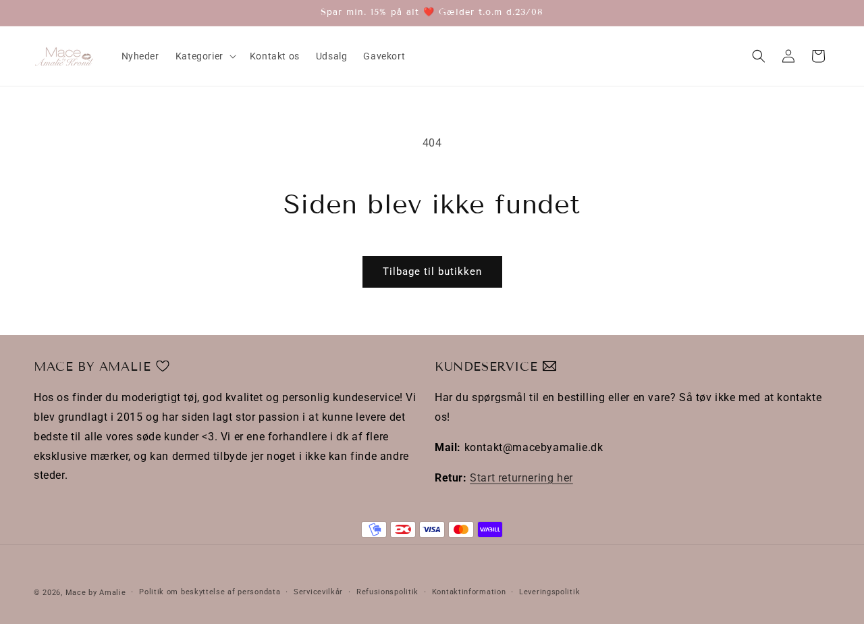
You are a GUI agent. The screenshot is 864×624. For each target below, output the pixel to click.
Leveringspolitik (549, 592)
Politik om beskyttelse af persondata (209, 592)
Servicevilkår (318, 592)
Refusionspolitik (387, 592)
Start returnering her (521, 477)
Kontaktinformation (469, 592)
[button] (204, 56)
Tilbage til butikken (432, 271)
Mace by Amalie (95, 592)
